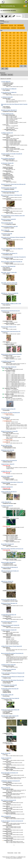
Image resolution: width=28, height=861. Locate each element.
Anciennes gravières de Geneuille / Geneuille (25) (11, 153)
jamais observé (4, 25)
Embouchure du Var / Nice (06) (7, 450)
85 (6, 63)
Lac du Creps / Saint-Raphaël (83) (8, 266)
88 (17, 63)
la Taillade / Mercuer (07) (6, 471)
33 (21, 43)
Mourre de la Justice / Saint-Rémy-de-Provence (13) (12, 548)
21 (21, 38)
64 (6, 55)
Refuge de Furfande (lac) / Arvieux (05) (9, 431)
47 (21, 48)
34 (25, 43)
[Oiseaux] (2, 16)
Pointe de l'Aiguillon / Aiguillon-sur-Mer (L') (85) (11, 303)
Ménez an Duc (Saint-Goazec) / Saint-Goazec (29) (11, 195)
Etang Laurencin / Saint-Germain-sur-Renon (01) (11, 354)
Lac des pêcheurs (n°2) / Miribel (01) (8, 92)
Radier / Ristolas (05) (5, 417)
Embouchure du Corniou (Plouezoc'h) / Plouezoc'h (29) (12, 676)
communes (13, 28)
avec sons (10, 74)
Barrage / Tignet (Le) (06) (6, 445)
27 (17, 40)
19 (17, 38)
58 (10, 53)
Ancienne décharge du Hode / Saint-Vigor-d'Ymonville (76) (13, 257)
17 (10, 38)
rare (15, 25)
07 (25, 32)
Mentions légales (10, 852)
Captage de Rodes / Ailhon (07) (7, 464)
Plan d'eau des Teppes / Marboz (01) (8, 366)
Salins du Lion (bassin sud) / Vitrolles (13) (10, 570)
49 (2, 50)
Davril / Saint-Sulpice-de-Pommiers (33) (9, 772)
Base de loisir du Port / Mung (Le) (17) (9, 621)
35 (2, 45)
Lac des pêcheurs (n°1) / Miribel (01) (8, 88)
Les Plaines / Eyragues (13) (7, 132)
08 (2, 35)
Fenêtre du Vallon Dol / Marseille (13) (9, 491)
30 (10, 43)
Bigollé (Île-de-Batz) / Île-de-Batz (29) (9, 187)
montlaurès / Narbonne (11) (7, 486)
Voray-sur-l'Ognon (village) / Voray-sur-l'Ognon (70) (12, 248)
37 (10, 45)
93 (10, 66)
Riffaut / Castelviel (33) (6, 816)
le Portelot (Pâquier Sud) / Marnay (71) (9, 253)
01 (2, 32)
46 (17, 48)
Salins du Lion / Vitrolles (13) (7, 581)
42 (2, 48)
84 (2, 63)
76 (25, 58)
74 (17, 58)
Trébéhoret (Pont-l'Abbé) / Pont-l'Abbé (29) (10, 698)
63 (2, 55)
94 (13, 66)
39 (17, 45)
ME (3, 68)
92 (6, 66)
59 (13, 53)
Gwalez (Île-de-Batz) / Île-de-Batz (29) (9, 685)
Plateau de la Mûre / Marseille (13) (8, 562)
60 (17, 53)
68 (21, 55)
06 (21, 32)
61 (21, 53)
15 (2, 38)
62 (25, 53)
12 (17, 35)
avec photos (3, 74)
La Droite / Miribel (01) (5, 81)
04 (13, 32)
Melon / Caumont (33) (5, 787)
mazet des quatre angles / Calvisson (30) (9, 715)
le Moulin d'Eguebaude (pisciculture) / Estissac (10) (12, 482)
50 (6, 50)
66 (13, 55)
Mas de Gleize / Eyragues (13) (7, 544)
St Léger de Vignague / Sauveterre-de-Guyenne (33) (12, 821)
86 (10, 63)
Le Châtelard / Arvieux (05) (7, 97)
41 (25, 45)
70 (2, 58)
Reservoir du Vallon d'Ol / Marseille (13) (9, 567)
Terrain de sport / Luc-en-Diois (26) (8, 669)
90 (25, 63)
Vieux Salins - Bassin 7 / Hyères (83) (9, 272)
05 (17, 32)
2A (2, 43)
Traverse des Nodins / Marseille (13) (8, 599)
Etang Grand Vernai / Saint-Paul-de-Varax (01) (10, 331)
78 (6, 61)
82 (21, 61)
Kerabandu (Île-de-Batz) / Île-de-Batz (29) (9, 688)
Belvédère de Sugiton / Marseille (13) (9, 110)
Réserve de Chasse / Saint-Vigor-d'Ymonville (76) (11, 261)
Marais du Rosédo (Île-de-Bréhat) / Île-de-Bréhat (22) (12, 653)
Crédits (19, 852)
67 (17, 55)
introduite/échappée (5, 28)
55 (25, 50)
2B (6, 43)
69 (25, 55)
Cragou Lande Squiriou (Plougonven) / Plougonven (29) (12, 673)
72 (10, 58)
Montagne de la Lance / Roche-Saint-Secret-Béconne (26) (13, 184)
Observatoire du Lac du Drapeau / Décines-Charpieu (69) (13, 237)
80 (13, 61)
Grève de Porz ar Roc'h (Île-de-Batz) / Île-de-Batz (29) (12, 680)
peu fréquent (20, 25)
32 (17, 43)
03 (10, 32)
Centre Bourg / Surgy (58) (6, 233)
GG (21, 66)
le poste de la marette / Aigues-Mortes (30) (10, 709)
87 (13, 63)
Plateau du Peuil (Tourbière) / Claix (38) (9, 226)
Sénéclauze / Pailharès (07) (7, 476)
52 (13, 50)
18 (13, 38)
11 (13, 35)
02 (6, 32)
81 (17, 61)
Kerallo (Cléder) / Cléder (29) (7, 694)
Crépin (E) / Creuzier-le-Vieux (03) (8, 409)
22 (25, 38)
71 (6, 58)
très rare (11, 25)
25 (10, 40)
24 (6, 40)
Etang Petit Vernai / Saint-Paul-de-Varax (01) (10, 310)
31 (13, 43)
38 (13, 45)
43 (6, 48)
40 (21, 45)
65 (10, 55)
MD (25, 66)
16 (6, 38)
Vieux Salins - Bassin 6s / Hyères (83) (9, 282)
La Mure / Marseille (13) (6, 502)
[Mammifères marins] (10, 16)
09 (6, 35)
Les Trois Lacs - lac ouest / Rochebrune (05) (10, 412)
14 (25, 35)
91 (2, 66)
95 (17, 66)
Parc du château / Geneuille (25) (8, 158)
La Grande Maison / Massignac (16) (8, 614)
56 (2, 53)
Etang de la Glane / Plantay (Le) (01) (8, 326)
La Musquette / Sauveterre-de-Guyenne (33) (10, 780)
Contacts (15, 852)
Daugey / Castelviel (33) (6, 758)
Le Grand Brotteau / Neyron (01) (8, 361)
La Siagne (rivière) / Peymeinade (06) (9, 460)
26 (13, 40)
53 (17, 50)
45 (13, 48)
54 (21, 50)
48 (25, 48)
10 (10, 35)
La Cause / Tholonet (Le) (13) (7, 113)
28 (21, 40)
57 (6, 53)
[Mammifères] (6, 16)
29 (25, 40)
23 (2, 40)
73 (13, 58)
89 (21, 63)
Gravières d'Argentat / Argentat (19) (8, 629)
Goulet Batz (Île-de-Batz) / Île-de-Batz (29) (10, 191)
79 (10, 61)
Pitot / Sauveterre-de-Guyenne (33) (8, 800)
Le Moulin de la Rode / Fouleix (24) (8, 664)
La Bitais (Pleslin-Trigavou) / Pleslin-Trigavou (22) (11, 646)
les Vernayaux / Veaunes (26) (7, 163)
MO (6, 68)
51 (10, 50)
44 (10, 48)
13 (21, 35)
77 (2, 61)
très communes (20, 28)
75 (21, 58)
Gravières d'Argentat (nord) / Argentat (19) (10, 625)
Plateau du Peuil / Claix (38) (7, 222)
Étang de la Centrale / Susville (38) (8, 219)
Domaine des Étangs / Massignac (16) (9, 603)
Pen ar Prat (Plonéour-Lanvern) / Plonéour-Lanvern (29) (13, 215)
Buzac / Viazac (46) (5, 230)
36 (6, 45)
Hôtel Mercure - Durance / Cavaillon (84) (9, 293)
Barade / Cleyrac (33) (5, 753)
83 (25, 61)
